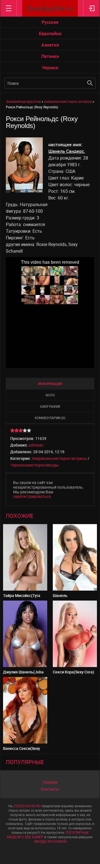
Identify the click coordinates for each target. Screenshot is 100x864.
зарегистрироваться (32, 496)
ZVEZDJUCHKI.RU (27, 806)
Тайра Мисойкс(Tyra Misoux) (21, 598)
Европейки (50, 33)
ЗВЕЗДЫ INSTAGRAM (50, 841)
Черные (50, 68)
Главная (50, 782)
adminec (36, 445)
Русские (50, 22)
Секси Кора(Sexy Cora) (73, 672)
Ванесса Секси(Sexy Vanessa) (21, 750)
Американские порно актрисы (59, 458)
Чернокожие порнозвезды (34, 465)
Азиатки (50, 45)
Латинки (50, 56)
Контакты (50, 789)
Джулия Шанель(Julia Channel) (23, 674)
